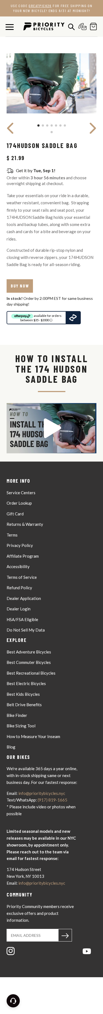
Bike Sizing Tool (21, 725)
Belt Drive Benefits (24, 704)
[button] (51, 428)
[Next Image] (92, 128)
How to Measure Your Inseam (33, 736)
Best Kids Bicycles (23, 694)
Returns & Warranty (25, 524)
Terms (12, 534)
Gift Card (15, 513)
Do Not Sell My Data (26, 629)
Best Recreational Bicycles (31, 673)
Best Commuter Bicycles (29, 662)
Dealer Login (18, 608)
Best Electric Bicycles (26, 683)
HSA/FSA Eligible (22, 619)
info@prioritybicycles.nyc (41, 793)
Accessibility (18, 566)
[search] (70, 27)
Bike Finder (17, 715)
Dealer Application (24, 598)
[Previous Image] (10, 128)
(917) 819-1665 (52, 799)
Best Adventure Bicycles (29, 651)
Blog (11, 746)
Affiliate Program (23, 556)
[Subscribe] (65, 935)
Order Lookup (19, 503)
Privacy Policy (20, 545)
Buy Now (20, 285)
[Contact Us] (81, 26)
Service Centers (21, 492)
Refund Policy (19, 587)
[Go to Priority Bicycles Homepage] (44, 26)
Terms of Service (22, 577)
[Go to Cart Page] (92, 26)
